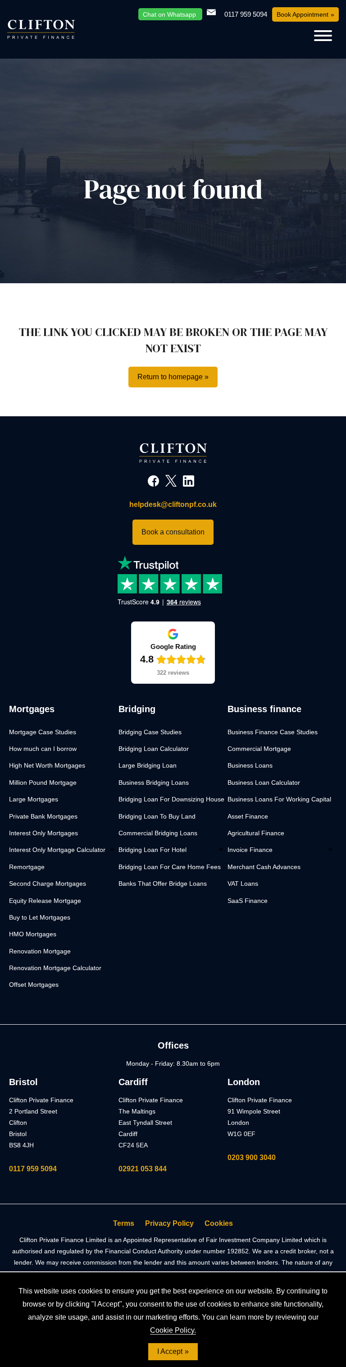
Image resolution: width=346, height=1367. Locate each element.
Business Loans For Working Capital (279, 799)
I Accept (169, 1351)
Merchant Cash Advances (264, 866)
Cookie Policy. (173, 1330)
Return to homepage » (173, 377)
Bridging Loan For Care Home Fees (169, 866)
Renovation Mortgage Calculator (55, 967)
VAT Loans (243, 883)
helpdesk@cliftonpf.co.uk (173, 504)
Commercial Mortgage (259, 748)
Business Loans (250, 765)
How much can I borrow (43, 748)
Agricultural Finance (256, 833)
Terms (123, 1223)
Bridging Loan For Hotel (152, 849)
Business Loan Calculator (264, 782)
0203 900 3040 (252, 1157)
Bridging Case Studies (150, 732)
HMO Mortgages (32, 934)
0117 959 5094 (33, 1169)
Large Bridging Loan (147, 765)
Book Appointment (302, 14)
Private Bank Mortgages (43, 816)
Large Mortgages (33, 799)
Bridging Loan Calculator (153, 748)
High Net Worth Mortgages (47, 765)
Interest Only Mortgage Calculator (57, 849)
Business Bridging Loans (153, 782)
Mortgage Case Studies (42, 732)
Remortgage (27, 866)
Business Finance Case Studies (273, 732)
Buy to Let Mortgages (39, 917)
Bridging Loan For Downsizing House (171, 799)
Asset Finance (248, 816)
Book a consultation (173, 532)
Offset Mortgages (34, 984)
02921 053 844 (142, 1169)
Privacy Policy (169, 1223)
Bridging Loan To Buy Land (157, 816)
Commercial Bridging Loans (157, 833)
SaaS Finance (248, 900)
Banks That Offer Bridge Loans (162, 883)
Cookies (219, 1223)
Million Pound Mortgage (43, 782)
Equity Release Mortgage (45, 900)
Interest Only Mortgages (43, 833)
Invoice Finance (250, 849)
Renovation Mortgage (40, 951)
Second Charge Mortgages (47, 883)
